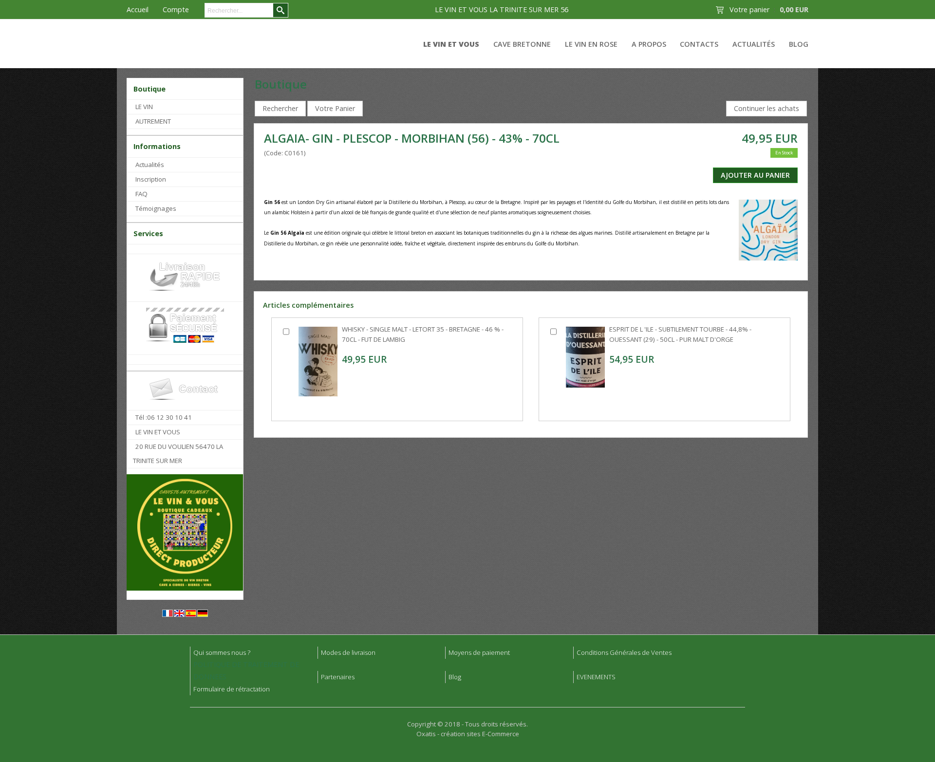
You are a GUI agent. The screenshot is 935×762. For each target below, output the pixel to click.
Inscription (150, 179)
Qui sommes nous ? (221, 652)
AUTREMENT (153, 121)
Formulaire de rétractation (231, 689)
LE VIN (144, 106)
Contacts (699, 44)
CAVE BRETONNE (522, 44)
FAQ (141, 193)
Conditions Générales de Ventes (624, 652)
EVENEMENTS (596, 676)
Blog (798, 44)
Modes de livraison (348, 652)
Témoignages (155, 208)
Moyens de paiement (479, 652)
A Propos (649, 44)
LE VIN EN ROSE (591, 44)
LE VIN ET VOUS (451, 44)
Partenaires (338, 676)
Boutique (149, 88)
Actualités (753, 44)
